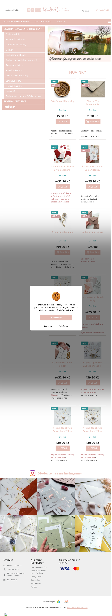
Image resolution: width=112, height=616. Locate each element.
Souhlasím (57, 317)
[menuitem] (16, 22)
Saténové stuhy (13, 80)
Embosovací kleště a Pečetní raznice (24, 96)
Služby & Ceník (36, 576)
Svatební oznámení (15, 39)
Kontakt (34, 587)
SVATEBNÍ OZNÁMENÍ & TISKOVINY (22, 29)
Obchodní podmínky (39, 567)
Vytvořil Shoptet (49, 601)
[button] (50, 44)
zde (71, 310)
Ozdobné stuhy (13, 34)
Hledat (23, 10)
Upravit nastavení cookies (77, 607)
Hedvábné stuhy (14, 70)
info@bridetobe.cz (14, 565)
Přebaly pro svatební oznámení (21, 60)
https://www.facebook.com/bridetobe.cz (16, 574)
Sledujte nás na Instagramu (60, 473)
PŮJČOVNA (9, 107)
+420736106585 (13, 569)
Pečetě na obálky (14, 65)
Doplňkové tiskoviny (16, 44)
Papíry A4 (10, 91)
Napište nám (36, 583)
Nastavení (48, 326)
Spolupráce (35, 580)
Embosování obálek (16, 55)
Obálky (9, 49)
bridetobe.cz (12, 579)
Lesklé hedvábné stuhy (17, 75)
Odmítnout (64, 326)
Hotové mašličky (14, 86)
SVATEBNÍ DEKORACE (15, 101)
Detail (64, 121)
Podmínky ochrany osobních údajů (38, 572)
